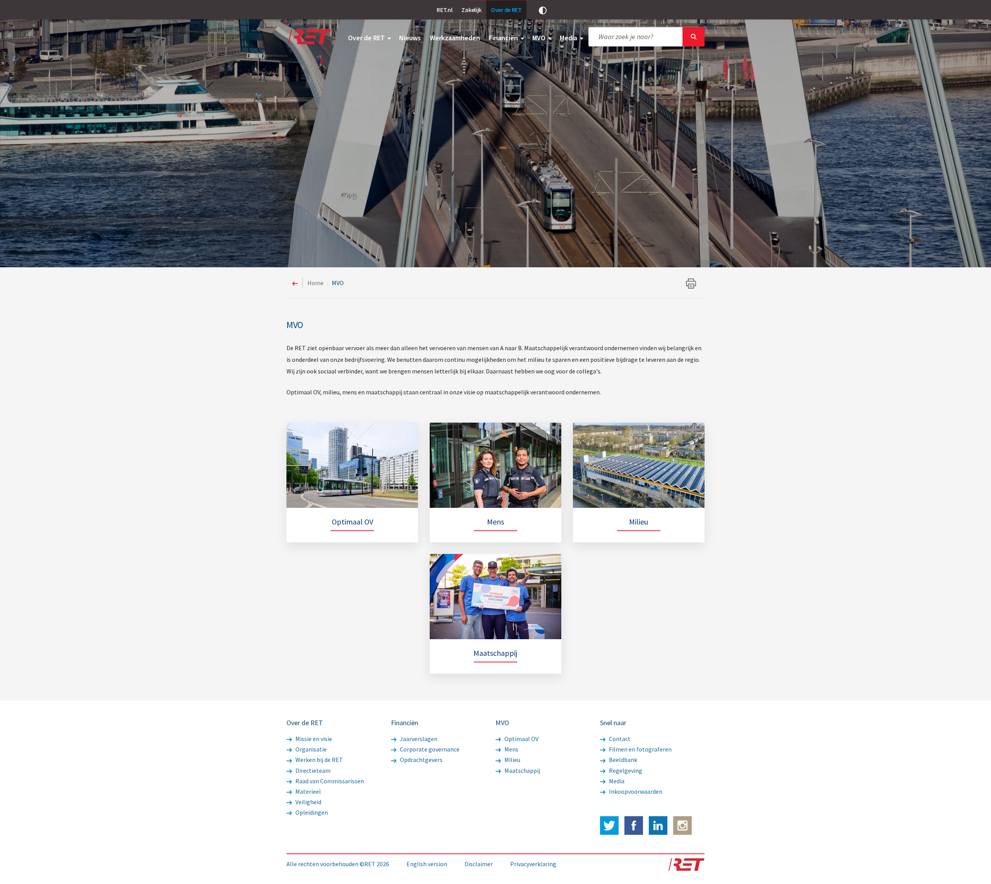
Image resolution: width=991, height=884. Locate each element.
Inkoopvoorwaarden (635, 791)
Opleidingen (311, 812)
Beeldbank (622, 760)
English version (426, 864)
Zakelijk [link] (471, 10)
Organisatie (310, 749)
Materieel (307, 791)
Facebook (633, 825)
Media (569, 37)
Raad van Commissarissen (329, 781)
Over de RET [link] (506, 10)
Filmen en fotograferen (640, 749)
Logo (308, 37)
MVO (539, 37)
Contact (619, 739)
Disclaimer (479, 864)
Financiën (504, 37)
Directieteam (312, 770)
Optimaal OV (520, 739)
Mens (510, 749)
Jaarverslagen (418, 739)
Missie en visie (313, 739)
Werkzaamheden (455, 37)
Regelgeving (625, 770)
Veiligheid (307, 802)
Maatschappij (521, 770)
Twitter (609, 825)
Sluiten (693, 36)
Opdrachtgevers (420, 760)
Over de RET (367, 37)
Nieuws (410, 37)
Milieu (511, 760)
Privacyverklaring (533, 864)
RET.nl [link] (444, 10)
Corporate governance (429, 749)
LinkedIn (658, 825)
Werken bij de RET (318, 760)
